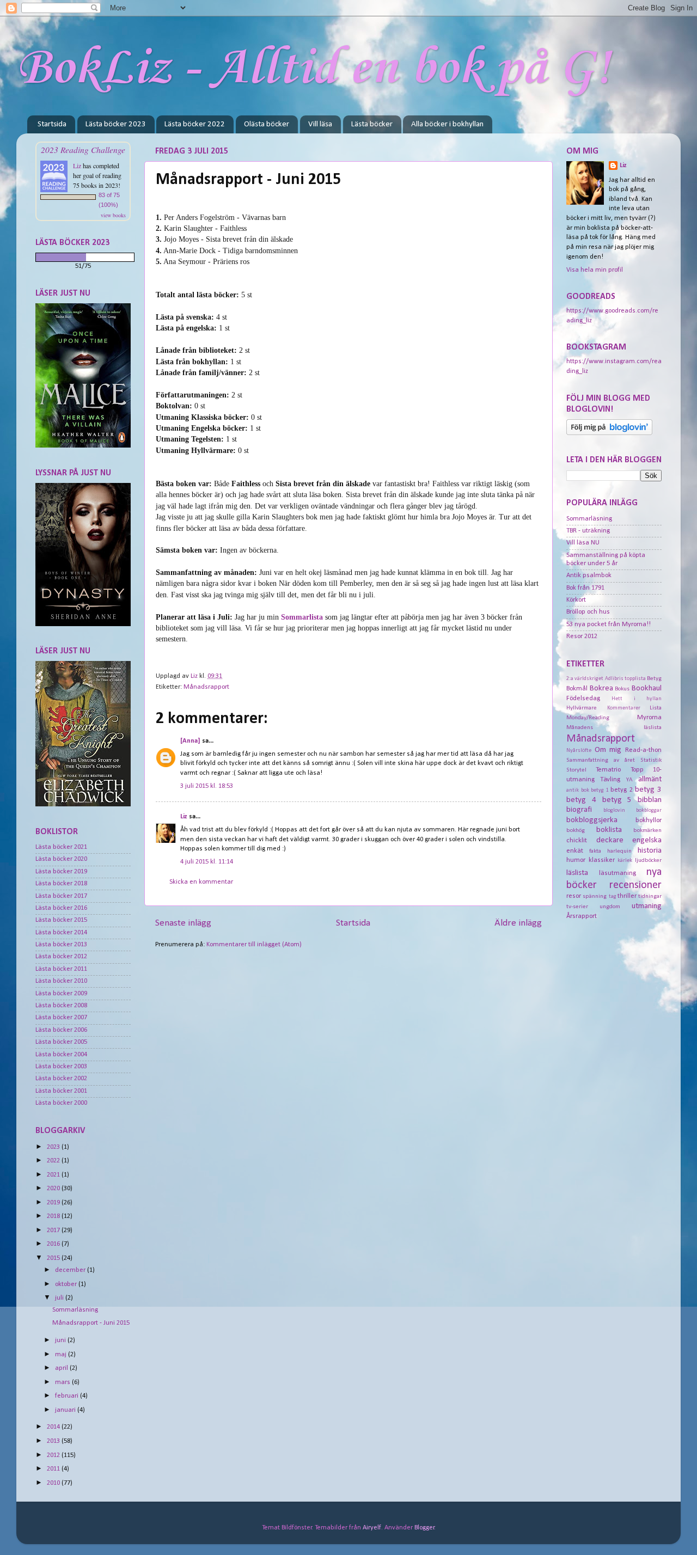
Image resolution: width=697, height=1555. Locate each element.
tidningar (650, 896)
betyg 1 (600, 790)
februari (67, 1396)
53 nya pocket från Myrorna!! (608, 624)
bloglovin (614, 810)
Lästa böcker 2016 (61, 908)
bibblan (650, 800)
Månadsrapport (206, 687)
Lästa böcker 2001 (61, 1091)
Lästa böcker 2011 (61, 969)
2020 (54, 1188)
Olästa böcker (266, 124)
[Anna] (190, 741)
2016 (54, 1244)
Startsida (52, 124)
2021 (54, 1175)
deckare (609, 840)
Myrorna (649, 717)
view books (113, 215)
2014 (54, 1427)
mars (63, 1382)
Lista (656, 708)
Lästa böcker (372, 124)
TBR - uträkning (588, 531)
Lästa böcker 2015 (61, 920)
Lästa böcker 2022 (194, 124)
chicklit (576, 840)
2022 (54, 1161)
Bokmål (577, 688)
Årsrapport (581, 916)
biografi (579, 810)
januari (66, 1410)
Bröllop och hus (588, 612)
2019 (54, 1202)
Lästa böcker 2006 (61, 1030)
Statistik (651, 760)
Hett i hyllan (637, 699)
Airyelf (372, 1528)
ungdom (610, 906)
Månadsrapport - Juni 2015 (91, 1323)
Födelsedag (583, 698)
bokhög (575, 830)
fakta (595, 851)
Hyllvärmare (581, 708)
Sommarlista (302, 617)
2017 (54, 1230)
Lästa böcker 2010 (61, 981)
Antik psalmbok (589, 575)
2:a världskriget (584, 679)
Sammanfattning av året (600, 760)
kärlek (624, 861)
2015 (54, 1258)
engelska (647, 840)
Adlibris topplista (625, 679)
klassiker (602, 860)
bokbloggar (649, 810)
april (62, 1368)
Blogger (424, 1528)
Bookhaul (647, 688)
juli (60, 1298)
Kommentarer (623, 708)
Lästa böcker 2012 (61, 956)
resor (573, 896)
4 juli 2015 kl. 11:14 (206, 862)
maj (61, 1354)
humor (575, 860)
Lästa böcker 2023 (115, 124)
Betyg (654, 678)
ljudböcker (648, 860)
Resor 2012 (581, 636)
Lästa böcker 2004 (61, 1054)
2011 (54, 1469)
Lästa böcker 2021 (61, 847)
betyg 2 (621, 790)
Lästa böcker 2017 (61, 896)
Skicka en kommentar (201, 882)
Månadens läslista (614, 727)
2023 (54, 1147)
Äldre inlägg (518, 923)
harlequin (619, 851)
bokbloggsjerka (591, 820)
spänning (595, 896)
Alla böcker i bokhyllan (447, 124)
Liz (183, 816)
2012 (54, 1455)
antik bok (577, 790)
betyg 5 (617, 800)
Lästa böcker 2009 (61, 993)
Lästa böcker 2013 (61, 944)
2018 (54, 1216)
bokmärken (647, 830)
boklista (609, 830)
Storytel (576, 770)
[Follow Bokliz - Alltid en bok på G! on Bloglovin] (609, 433)
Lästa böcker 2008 (61, 1005)
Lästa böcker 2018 (61, 883)
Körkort (576, 600)
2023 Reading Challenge (83, 149)
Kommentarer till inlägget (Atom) (254, 944)
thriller (627, 896)
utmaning (647, 906)
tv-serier (577, 906)
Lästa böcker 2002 (61, 1078)
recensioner (635, 885)
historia (650, 851)
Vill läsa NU (583, 543)
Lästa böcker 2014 (61, 932)
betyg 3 (648, 790)
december (71, 1270)
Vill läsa (320, 124)
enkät (574, 851)
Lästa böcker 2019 (61, 871)
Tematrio (608, 770)
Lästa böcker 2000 (61, 1103)
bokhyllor (648, 820)
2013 (54, 1441)
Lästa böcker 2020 (61, 859)
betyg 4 (581, 800)
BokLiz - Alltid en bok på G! (313, 69)
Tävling (610, 779)
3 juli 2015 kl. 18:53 (206, 786)
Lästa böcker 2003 (61, 1066)
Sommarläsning (75, 1310)
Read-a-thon (643, 750)
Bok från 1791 (585, 588)
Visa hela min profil (594, 270)
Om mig (608, 750)
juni (61, 1340)
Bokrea (601, 688)
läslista (577, 873)
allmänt (650, 779)
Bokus (622, 688)
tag (612, 896)
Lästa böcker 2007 (61, 1017)
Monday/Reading (587, 717)
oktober (66, 1284)
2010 (54, 1483)
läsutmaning (617, 873)
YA (629, 779)
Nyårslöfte (578, 751)
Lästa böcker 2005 (61, 1042)
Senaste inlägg (183, 923)
